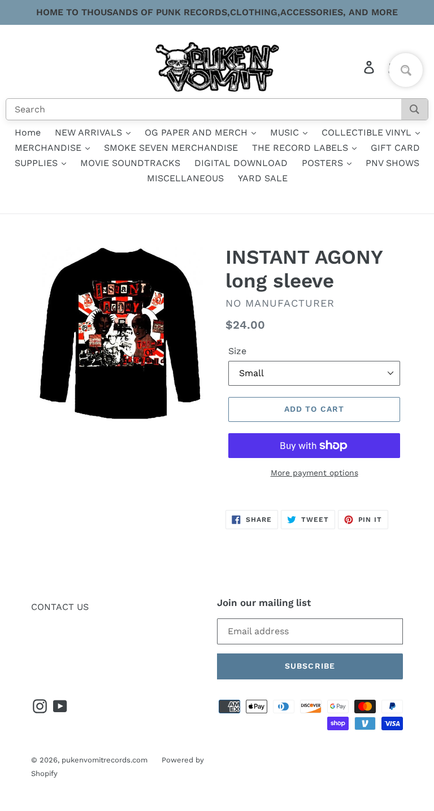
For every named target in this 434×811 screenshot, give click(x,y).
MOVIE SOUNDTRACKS (130, 163)
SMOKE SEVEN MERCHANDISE (171, 147)
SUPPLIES (37, 163)
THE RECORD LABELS (301, 147)
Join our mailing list (264, 602)
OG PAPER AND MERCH (197, 132)
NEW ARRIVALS (90, 132)
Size (237, 351)
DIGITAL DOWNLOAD (241, 163)
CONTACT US (60, 606)
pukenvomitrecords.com (104, 760)
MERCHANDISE (49, 147)
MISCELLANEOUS (185, 178)
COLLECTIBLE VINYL (368, 132)
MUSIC (286, 132)
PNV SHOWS (392, 163)
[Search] (414, 109)
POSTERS (324, 163)
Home (28, 132)
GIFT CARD (395, 147)
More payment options (314, 472)
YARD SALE (263, 178)
